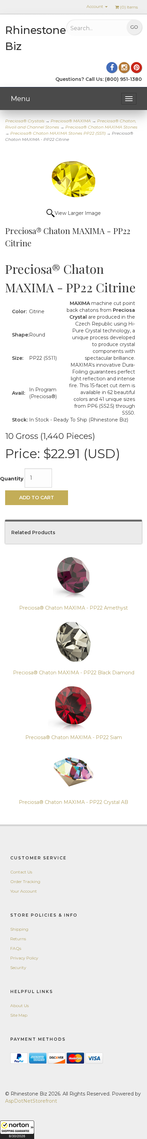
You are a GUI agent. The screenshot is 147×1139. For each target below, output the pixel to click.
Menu (20, 99)
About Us (19, 1005)
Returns (18, 938)
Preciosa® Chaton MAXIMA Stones (101, 127)
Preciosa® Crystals (24, 120)
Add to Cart (36, 497)
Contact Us (21, 871)
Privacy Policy (24, 957)
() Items (129, 7)
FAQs (15, 948)
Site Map (18, 1015)
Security (18, 967)
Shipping (19, 929)
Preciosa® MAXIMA (71, 120)
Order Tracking (25, 881)
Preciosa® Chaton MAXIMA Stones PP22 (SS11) (58, 133)
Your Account (23, 891)
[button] (17, 1129)
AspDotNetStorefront (31, 1101)
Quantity (11, 479)
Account (95, 6)
